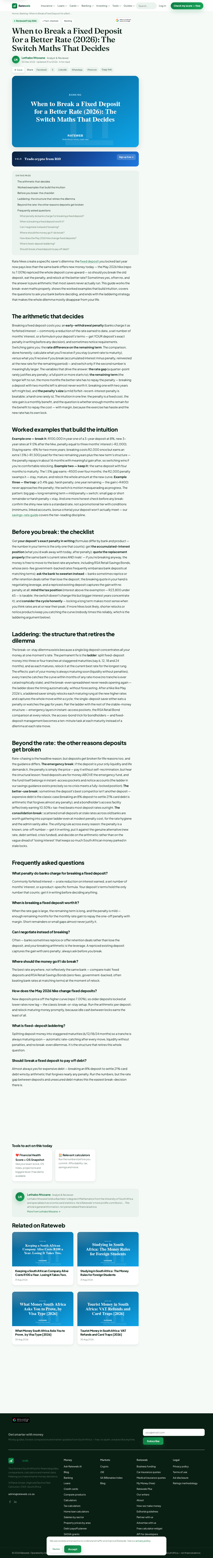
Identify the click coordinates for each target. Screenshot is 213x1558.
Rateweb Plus (144, 1488)
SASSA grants (71, 1534)
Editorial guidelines (147, 1511)
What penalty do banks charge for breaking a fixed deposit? (52, 215)
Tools (115, 5)
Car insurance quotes (149, 1472)
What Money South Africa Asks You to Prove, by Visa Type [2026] (40, 1332)
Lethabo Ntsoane (33, 58)
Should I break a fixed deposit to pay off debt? (44, 248)
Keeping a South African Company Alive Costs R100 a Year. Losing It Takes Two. (42, 1273)
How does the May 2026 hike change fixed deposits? (48, 238)
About (140, 1500)
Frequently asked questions (34, 210)
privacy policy (143, 1540)
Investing (101, 5)
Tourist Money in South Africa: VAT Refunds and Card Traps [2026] (103, 1332)
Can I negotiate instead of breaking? (39, 226)
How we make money (149, 1505)
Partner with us (145, 1517)
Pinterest (92, 69)
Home (15, 13)
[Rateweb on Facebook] (10, 1502)
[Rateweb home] (24, 5)
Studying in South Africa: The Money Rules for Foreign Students (104, 1273)
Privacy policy (181, 1466)
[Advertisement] (75, 1115)
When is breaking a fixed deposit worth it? (42, 221)
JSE (102, 1472)
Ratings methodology (185, 1483)
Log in (162, 5)
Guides (128, 5)
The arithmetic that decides (33, 181)
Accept (72, 1549)
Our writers (143, 1494)
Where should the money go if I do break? (42, 232)
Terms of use (180, 1472)
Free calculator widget (149, 1528)
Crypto (104, 1466)
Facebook (42, 69)
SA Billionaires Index (111, 1477)
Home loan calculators (76, 1511)
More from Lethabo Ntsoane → (43, 1211)
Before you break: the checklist (35, 192)
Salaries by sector (74, 1517)
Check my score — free (187, 5)
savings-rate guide (25, 515)
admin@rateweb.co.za (21, 1493)
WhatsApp (77, 69)
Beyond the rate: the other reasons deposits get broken (50, 204)
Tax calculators (72, 1505)
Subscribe (153, 1441)
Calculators (70, 1500)
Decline (56, 1549)
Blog (66, 1472)
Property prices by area (77, 1522)
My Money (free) (146, 1483)
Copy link (107, 70)
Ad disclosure (180, 1477)
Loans (61, 5)
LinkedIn (62, 69)
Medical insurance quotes (151, 1477)
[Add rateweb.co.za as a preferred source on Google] (123, 20)
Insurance (46, 5)
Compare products (75, 1494)
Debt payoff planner (75, 1528)
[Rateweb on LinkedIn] (15, 1502)
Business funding (146, 1466)
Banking (86, 5)
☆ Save (18, 69)
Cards (73, 5)
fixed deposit (89, 261)
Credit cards (71, 1488)
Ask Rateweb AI (73, 1466)
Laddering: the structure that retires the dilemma (46, 198)
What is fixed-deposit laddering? (37, 243)
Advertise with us (146, 1522)
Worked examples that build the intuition (41, 187)
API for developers (147, 1534)
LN (16, 59)
